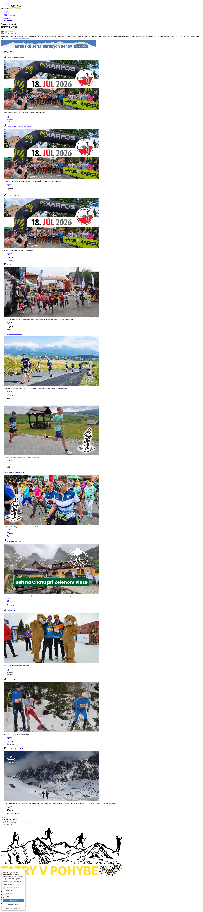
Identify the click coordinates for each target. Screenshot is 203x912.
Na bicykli (6, 12)
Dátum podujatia (6, 822)
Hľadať (4, 824)
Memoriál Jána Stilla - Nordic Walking (15, 57)
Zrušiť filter (9, 824)
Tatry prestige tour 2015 (10, 821)
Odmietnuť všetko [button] (13, 904)
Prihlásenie (6, 4)
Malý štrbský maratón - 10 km (13, 403)
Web (8, 117)
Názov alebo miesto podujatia (9, 819)
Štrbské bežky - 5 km (11, 679)
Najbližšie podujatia (9, 51)
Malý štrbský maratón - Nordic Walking (16, 472)
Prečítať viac (19, 884)
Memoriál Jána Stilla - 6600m (13, 195)
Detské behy (7, 14)
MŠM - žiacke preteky (11, 264)
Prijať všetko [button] (13, 900)
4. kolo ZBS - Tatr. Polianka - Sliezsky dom (16, 748)
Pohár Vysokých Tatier (9, 15)
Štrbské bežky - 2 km (11, 610)
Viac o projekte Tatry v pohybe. (21, 38)
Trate (5, 17)
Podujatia (6, 11)
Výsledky (6, 52)
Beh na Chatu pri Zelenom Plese (14, 541)
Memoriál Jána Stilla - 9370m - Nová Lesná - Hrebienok (19, 126)
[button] (13, 908)
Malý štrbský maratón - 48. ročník (14, 334)
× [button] (23, 871)
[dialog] (13, 889)
